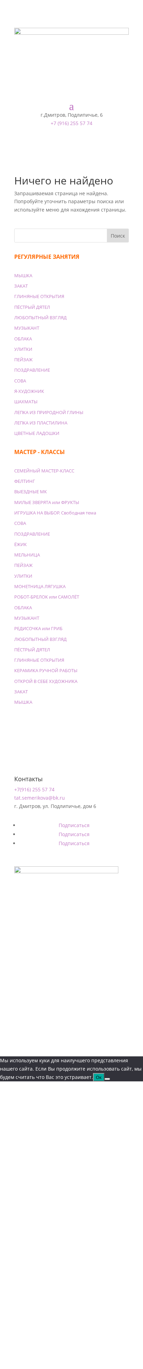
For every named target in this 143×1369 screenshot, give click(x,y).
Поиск (118, 235)
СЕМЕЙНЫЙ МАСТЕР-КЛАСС (44, 471)
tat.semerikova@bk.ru (39, 797)
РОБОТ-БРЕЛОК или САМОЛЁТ (46, 597)
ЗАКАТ (21, 286)
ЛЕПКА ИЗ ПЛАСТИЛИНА (40, 423)
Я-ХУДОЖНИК (29, 391)
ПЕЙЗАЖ (23, 359)
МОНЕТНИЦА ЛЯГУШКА (40, 586)
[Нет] (107, 1079)
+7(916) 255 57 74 (34, 789)
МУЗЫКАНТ (26, 328)
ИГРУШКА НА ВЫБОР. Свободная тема (55, 513)
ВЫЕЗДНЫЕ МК (30, 491)
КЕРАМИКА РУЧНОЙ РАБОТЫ (45, 670)
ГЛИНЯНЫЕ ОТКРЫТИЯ (39, 296)
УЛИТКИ (23, 349)
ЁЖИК (20, 544)
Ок (99, 1077)
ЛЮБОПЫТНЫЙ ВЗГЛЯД (40, 317)
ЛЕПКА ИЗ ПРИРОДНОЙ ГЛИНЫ (48, 412)
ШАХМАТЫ (25, 401)
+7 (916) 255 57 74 (71, 123)
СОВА (20, 381)
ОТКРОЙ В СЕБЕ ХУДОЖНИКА (45, 681)
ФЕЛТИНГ (24, 481)
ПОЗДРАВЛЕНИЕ (32, 370)
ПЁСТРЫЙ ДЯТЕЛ (32, 307)
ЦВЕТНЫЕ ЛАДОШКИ (36, 433)
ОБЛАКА (23, 339)
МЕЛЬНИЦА (27, 555)
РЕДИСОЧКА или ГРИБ (38, 628)
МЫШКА (23, 275)
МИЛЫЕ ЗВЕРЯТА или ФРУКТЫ (46, 502)
